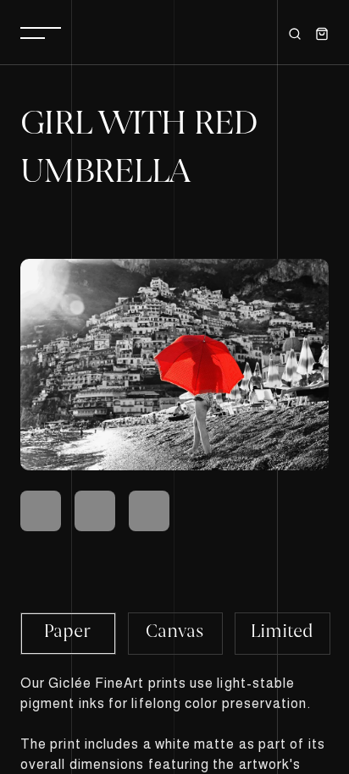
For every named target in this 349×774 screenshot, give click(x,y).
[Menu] (40, 32)
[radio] (68, 633)
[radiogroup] (174, 632)
